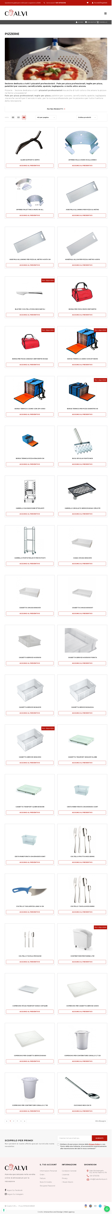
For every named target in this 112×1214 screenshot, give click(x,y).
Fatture (43, 1178)
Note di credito (46, 1182)
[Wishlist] (88, 3)
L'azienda (65, 1175)
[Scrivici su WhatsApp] (107, 1209)
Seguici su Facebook (14, 1190)
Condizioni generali (69, 1171)
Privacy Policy (94, 1144)
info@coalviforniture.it (98, 1179)
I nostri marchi (67, 1182)
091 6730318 (94, 1176)
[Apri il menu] (105, 13)
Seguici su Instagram (15, 1194)
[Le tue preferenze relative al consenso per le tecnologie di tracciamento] (4, 1210)
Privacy (64, 1178)
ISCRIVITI (99, 1138)
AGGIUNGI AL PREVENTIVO (30, 165)
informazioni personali (48, 1171)
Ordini (42, 1175)
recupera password (47, 1186)
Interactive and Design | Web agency (59, 1212)
